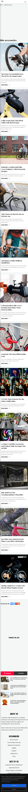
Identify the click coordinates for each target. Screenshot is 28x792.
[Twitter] (14, 604)
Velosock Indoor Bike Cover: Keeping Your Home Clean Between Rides (11, 308)
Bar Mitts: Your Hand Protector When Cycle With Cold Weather (12, 540)
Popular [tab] (8, 673)
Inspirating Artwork (14, 767)
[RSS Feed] (19, 604)
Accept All (14, 785)
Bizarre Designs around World (14, 770)
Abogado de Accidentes (14, 745)
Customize (14, 789)
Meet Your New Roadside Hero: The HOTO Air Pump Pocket (12, 75)
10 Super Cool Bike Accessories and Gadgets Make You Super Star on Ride (13, 446)
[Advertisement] (14, 23)
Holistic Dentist (14, 739)
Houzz (14, 756)
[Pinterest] (16, 604)
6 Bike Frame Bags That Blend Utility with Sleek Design (12, 122)
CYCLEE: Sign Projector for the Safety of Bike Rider (12, 400)
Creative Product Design (14, 773)
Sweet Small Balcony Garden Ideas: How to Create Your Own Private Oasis (18, 679)
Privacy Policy (7, 781)
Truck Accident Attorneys (14, 742)
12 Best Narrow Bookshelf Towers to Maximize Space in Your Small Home (18, 687)
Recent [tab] (21, 673)
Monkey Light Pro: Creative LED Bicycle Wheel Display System (13, 587)
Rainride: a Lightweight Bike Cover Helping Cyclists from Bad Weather (13, 169)
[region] (14, 783)
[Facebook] (11, 604)
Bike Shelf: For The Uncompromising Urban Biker (12, 494)
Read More (14, 56)
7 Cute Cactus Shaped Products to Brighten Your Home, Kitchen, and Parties (18, 694)
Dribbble (14, 748)
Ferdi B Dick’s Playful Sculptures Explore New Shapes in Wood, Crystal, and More (18, 702)
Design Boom (14, 753)
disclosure (12, 730)
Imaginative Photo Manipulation (14, 765)
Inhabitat (14, 751)
